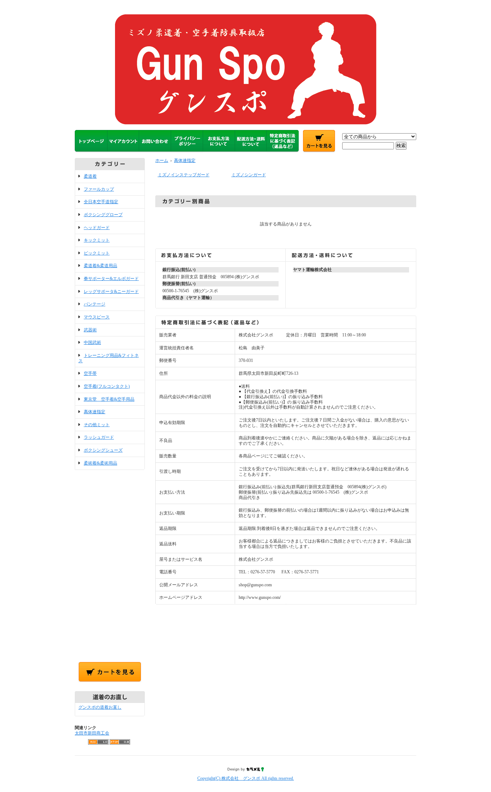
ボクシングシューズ (103, 450)
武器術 (90, 329)
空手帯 (90, 373)
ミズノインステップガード (184, 174)
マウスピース (97, 317)
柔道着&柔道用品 (100, 265)
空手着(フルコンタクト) (107, 386)
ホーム (161, 160)
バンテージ (94, 304)
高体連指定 (94, 411)
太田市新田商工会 (92, 733)
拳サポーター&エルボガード (111, 278)
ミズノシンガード (248, 174)
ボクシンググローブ (103, 214)
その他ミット (97, 424)
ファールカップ (99, 189)
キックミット (97, 240)
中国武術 (92, 342)
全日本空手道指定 (101, 201)
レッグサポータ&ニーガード (111, 291)
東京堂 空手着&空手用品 (109, 399)
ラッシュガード (99, 437)
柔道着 (90, 176)
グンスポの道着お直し (99, 707)
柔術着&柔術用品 (100, 463)
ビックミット (97, 253)
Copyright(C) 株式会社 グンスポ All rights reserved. (245, 778)
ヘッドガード (97, 227)
